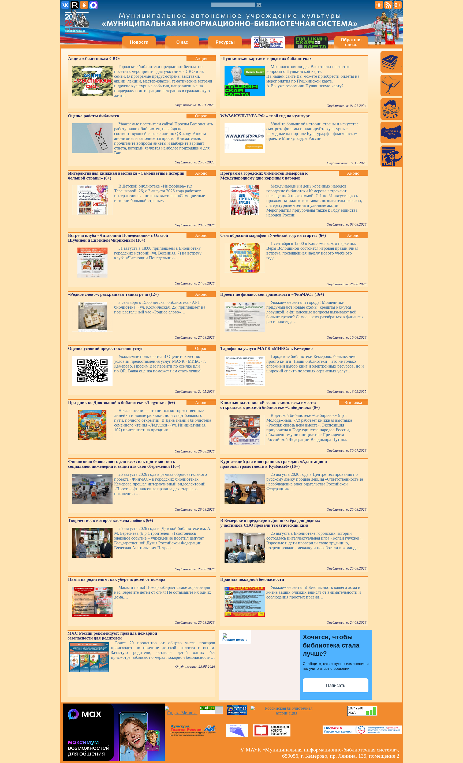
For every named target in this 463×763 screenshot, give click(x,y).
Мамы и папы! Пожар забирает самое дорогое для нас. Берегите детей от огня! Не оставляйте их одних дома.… (162, 592)
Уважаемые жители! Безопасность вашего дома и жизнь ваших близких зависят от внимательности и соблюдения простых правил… (313, 592)
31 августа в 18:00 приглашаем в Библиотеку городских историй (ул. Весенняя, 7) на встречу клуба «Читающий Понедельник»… (157, 253)
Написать (335, 685)
